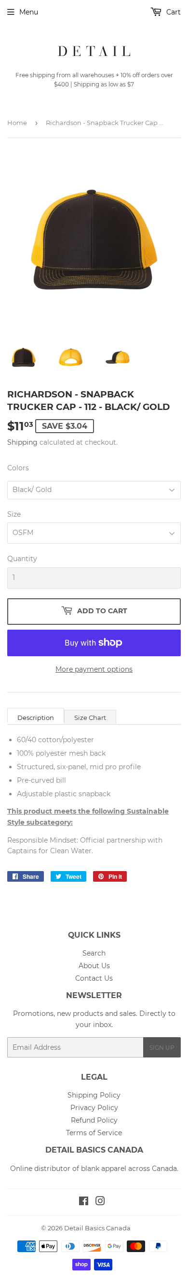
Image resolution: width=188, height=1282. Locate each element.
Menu (28, 12)
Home (17, 123)
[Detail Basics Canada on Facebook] (84, 1202)
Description (35, 717)
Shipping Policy (94, 1095)
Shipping (22, 442)
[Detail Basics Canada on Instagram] (100, 1202)
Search (94, 953)
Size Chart (90, 717)
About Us (94, 965)
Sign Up (162, 1047)
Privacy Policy (94, 1107)
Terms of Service (94, 1132)
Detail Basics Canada (97, 1228)
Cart (172, 12)
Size (14, 514)
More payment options (94, 669)
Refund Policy (94, 1120)
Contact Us (94, 978)
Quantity (22, 558)
